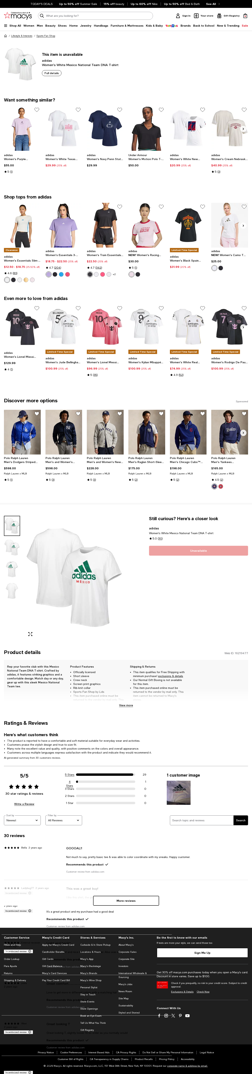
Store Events (87, 1001)
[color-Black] (90, 274)
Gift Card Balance (52, 966)
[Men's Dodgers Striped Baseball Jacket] (22, 432)
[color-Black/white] (55, 274)
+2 (114, 274)
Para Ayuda (10, 966)
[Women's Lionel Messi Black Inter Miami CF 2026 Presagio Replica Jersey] (22, 326)
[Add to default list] (36, 109)
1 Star (69, 803)
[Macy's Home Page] (18, 16)
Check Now (203, 991)
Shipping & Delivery (15, 980)
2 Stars (69, 795)
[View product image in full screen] (30, 634)
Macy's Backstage (90, 966)
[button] (64, 578)
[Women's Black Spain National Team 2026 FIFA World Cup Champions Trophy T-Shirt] (188, 225)
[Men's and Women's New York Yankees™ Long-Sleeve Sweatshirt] (105, 432)
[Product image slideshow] (74, 578)
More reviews (126, 900)
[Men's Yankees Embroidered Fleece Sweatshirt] (229, 432)
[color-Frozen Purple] (109, 274)
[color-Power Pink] (102, 274)
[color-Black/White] (13, 280)
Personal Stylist (88, 987)
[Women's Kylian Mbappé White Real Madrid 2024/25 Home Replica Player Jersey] (146, 326)
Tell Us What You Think (93, 1023)
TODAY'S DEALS (42, 4)
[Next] (243, 129)
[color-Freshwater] (214, 486)
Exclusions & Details (182, 991)
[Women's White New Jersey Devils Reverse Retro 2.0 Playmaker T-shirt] (188, 128)
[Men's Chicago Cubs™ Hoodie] (188, 432)
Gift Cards (47, 959)
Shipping (176, 703)
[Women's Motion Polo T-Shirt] (146, 128)
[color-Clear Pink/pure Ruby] (131, 274)
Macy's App (86, 959)
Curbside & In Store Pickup (95, 945)
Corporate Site (126, 959)
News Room (125, 991)
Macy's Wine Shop (90, 980)
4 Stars (69, 782)
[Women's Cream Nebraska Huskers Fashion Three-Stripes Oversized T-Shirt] (229, 128)
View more (126, 705)
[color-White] (7, 280)
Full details (51, 73)
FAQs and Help (12, 945)
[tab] (12, 526)
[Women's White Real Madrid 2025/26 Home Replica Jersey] (188, 326)
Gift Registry (87, 1030)
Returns (8, 973)
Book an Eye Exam (91, 1015)
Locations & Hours (90, 952)
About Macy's (126, 945)
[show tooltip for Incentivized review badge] (29, 911)
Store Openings (89, 1008)
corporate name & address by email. (187, 1066)
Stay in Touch (87, 994)
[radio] (7, 280)
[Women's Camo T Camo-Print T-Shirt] (229, 225)
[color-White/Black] (19, 280)
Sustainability (126, 1005)
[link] (22, 163)
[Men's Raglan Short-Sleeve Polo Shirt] (146, 432)
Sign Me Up (202, 952)
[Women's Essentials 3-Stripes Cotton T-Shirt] (63, 225)
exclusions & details (170, 676)
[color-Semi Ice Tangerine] (26, 280)
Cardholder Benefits (53, 952)
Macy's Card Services (54, 973)
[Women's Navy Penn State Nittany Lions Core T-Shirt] (105, 128)
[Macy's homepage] (5, 35)
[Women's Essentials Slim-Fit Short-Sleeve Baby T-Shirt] (22, 225)
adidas (47, 60)
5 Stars (69, 774)
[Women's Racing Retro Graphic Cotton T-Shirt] (146, 225)
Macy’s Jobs (125, 984)
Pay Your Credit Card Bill (56, 980)
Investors (123, 966)
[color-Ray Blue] (61, 274)
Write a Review (24, 804)
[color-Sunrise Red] (220, 486)
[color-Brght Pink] (32, 280)
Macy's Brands (88, 973)
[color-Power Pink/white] (67, 274)
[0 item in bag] (245, 16)
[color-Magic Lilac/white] (48, 274)
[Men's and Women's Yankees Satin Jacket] (63, 432)
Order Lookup (11, 959)
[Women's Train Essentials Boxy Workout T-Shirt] (105, 225)
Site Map (124, 998)
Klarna (7, 952)
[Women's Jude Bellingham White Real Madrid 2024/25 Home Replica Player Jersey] (63, 326)
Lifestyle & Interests (21, 35)
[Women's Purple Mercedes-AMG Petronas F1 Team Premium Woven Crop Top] (22, 128)
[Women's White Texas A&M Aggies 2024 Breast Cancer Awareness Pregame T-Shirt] (63, 128)
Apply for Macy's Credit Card (58, 945)
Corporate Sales (127, 952)
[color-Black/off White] (137, 274)
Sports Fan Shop (45, 35)
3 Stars (69, 788)
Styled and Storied (129, 1012)
